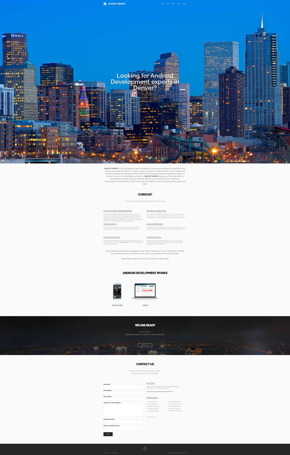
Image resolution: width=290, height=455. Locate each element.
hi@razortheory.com (152, 216)
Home (162, 3)
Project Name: (107, 396)
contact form (172, 214)
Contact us (145, 345)
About (167, 3)
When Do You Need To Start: (111, 425)
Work (178, 3)
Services (173, 3)
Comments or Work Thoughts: (112, 402)
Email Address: (107, 390)
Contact (184, 3)
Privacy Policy (106, 452)
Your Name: (106, 384)
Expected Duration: (108, 419)
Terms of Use (114, 452)
